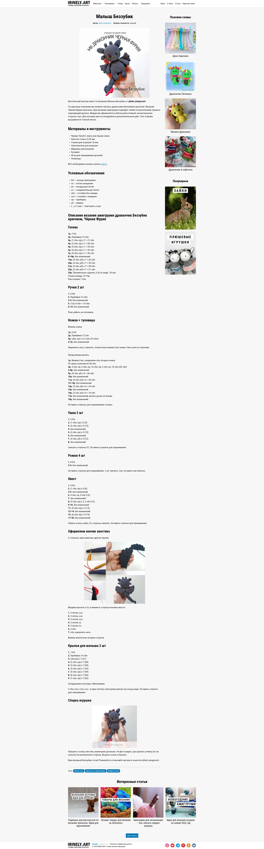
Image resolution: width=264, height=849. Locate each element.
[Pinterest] (183, 845)
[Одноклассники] (189, 845)
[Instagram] (167, 845)
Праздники (145, 3)
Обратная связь (189, 3)
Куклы (127, 3)
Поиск (162, 3)
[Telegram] (178, 845)
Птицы (120, 3)
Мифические (113, 771)
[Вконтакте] (194, 845)
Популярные (110, 3)
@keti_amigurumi (105, 23)
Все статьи (132, 835)
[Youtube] (172, 845)
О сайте (170, 3)
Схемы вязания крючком (79, 5)
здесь (104, 164)
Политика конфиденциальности (121, 844)
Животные (97, 3)
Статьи (177, 3)
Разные (135, 3)
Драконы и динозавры (95, 771)
